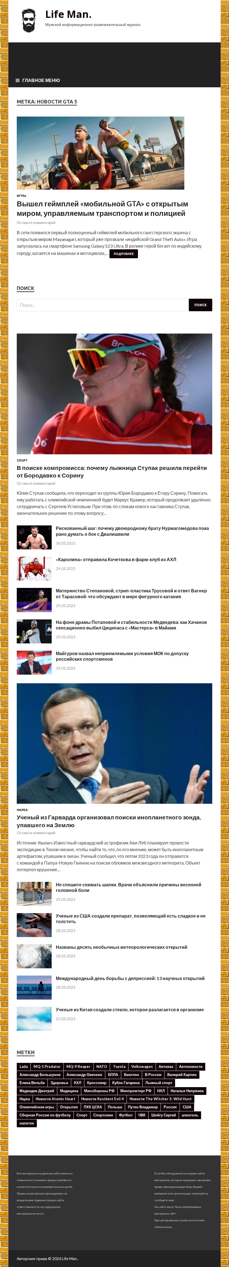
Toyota (119, 1066)
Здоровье (59, 1082)
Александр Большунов (40, 1074)
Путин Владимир (143, 1107)
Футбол (125, 1115)
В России (153, 1074)
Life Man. (68, 14)
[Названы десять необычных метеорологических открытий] (34, 966)
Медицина (69, 1091)
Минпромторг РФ (135, 1091)
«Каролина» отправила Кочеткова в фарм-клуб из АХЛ (116, 559)
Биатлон (131, 1074)
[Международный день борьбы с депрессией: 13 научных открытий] (34, 997)
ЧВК (141, 1115)
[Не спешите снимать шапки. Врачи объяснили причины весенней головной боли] (34, 904)
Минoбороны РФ (99, 1091)
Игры (21, 195)
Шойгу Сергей (163, 1115)
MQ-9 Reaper (78, 1066)
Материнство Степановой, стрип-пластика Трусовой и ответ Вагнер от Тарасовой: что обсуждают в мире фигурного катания (131, 593)
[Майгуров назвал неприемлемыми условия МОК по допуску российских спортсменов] (34, 672)
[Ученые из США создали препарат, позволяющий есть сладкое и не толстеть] (34, 935)
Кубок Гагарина (126, 1082)
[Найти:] (114, 305)
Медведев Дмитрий (37, 1091)
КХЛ (77, 1082)
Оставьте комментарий (36, 222)
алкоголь (190, 1115)
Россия (170, 1107)
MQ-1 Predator (47, 1066)
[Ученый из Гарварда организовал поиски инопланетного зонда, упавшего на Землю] (114, 804)
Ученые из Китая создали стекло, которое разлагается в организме (130, 1009)
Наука (22, 810)
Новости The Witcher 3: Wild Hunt (161, 1099)
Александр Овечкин (84, 1074)
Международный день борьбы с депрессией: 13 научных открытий (130, 978)
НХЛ (161, 1091)
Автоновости (190, 1066)
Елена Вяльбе (32, 1082)
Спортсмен (103, 1115)
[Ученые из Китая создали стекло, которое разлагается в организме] (34, 1029)
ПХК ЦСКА (93, 1107)
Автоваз (166, 1066)
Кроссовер (96, 1082)
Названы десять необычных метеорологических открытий (121, 947)
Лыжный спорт (158, 1082)
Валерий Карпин (182, 1074)
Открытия (69, 1107)
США (187, 1107)
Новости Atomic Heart (55, 1099)
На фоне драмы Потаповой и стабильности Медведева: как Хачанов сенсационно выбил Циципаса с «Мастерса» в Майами (131, 625)
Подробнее (124, 253)
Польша (115, 1107)
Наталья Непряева (187, 1091)
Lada (24, 1066)
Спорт (22, 460)
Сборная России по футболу (45, 1115)
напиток (27, 1123)
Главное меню (41, 80)
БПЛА (113, 1074)
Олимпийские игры (37, 1107)
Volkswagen (142, 1066)
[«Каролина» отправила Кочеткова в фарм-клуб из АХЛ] (34, 578)
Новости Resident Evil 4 (102, 1099)
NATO (101, 1066)
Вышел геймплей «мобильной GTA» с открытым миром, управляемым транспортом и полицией (102, 208)
